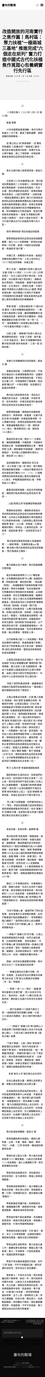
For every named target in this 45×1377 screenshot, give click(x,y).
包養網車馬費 (20, 201)
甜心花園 (20, 452)
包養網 (12, 197)
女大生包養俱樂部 (29, 1282)
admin (36, 76)
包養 (15, 150)
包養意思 (20, 541)
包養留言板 (23, 405)
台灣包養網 (24, 788)
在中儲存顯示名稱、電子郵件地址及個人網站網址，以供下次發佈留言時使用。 (22, 1344)
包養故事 (19, 1261)
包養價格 (22, 517)
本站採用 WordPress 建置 (22, 1365)
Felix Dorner (21, 1367)
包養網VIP (19, 1009)
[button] (42, 5)
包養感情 (24, 181)
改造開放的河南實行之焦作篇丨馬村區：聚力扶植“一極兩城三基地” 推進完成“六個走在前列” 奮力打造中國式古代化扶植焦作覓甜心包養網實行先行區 (22, 51)
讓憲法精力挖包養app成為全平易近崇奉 (10, 1321)
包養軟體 (10, 785)
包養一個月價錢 (14, 292)
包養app (32, 544)
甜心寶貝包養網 (10, 299)
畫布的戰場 (9, 5)
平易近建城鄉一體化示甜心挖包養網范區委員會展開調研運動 (35, 1322)
